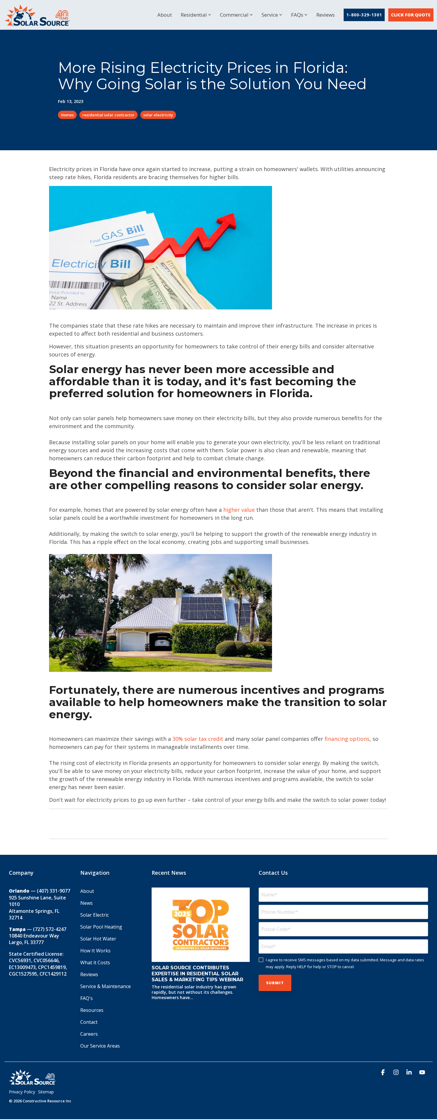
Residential (194, 14)
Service (270, 14)
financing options (347, 738)
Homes (67, 115)
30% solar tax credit (197, 738)
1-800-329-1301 (364, 15)
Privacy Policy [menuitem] (22, 1092)
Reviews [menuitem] (89, 974)
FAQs (297, 14)
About (164, 14)
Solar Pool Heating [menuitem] (101, 927)
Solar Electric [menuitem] (94, 915)
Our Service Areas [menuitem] (100, 1046)
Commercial (234, 14)
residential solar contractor (108, 115)
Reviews (325, 14)
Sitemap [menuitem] (46, 1092)
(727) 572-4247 (49, 929)
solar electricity (158, 115)
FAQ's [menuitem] (86, 998)
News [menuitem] (86, 903)
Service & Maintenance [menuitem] (105, 986)
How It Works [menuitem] (95, 950)
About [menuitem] (87, 891)
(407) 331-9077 (53, 891)
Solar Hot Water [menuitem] (98, 938)
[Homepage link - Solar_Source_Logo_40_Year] (32, 1082)
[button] (383, 1073)
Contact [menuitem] (89, 1022)
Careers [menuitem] (89, 1034)
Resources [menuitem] (91, 1010)
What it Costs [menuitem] (95, 962)
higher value (239, 509)
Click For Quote (411, 15)
